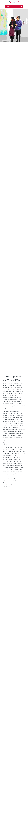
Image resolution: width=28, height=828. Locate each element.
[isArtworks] (14, 2)
